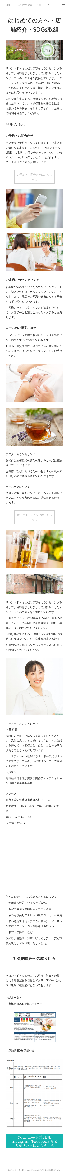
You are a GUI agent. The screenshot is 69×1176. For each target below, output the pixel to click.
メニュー (49, 4)
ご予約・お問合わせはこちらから (34, 177)
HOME (7, 4)
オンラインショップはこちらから (34, 517)
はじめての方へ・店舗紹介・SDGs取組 (29, 4)
